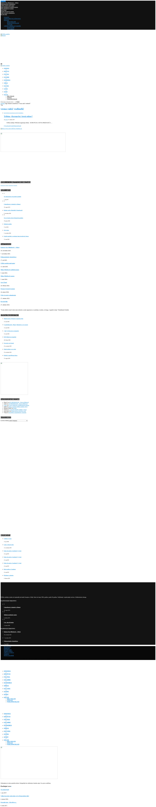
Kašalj (14, 408)
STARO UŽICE (8, 651)
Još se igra (6, 230)
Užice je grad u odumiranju (8, 13)
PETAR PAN (7, 646)
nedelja (6, 119)
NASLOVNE (10, 27)
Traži (18, 102)
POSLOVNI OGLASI (13, 23)
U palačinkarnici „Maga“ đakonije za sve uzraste (16, 324)
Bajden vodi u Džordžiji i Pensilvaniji (13, 210)
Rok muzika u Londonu (10, 569)
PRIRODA (7, 648)
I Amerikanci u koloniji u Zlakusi (12, 204)
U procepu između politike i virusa (18, 409)
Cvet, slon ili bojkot (9, 622)
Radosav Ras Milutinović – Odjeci (9, 2)
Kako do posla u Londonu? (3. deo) (12, 551)
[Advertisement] (78, 51)
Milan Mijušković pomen (7, 8)
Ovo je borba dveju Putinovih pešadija (13, 218)
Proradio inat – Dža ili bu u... (9, 802)
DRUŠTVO (6, 71)
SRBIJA (6, 83)
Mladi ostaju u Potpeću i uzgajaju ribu (13, 318)
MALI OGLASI (11, 21)
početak (3, 103)
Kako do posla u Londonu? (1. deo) (12, 563)
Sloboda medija (8, 224)
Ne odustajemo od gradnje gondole (12, 196)
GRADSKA (6, 68)
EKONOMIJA (7, 80)
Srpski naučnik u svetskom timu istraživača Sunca (16, 236)
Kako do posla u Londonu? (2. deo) (12, 557)
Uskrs (5, 405)
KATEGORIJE (5, 420)
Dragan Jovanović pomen (7, 11)
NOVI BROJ (10, 29)
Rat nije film (4, 14)
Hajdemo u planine (8, 575)
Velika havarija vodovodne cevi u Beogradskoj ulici (15, 796)
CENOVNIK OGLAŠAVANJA (12, 18)
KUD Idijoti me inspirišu (10, 337)
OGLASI (6, 20)
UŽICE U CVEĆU (9, 652)
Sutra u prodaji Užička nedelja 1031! (18, 406)
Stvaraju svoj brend (9, 343)
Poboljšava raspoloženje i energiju (17, 412)
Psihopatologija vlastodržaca (8, 4)
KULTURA (6, 86)
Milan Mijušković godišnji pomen (9, 7)
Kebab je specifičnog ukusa (10, 355)
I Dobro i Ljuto (7, 538)
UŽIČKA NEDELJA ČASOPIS (12, 26)
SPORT (6, 91)
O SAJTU (6, 17)
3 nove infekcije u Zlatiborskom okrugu (19, 405)
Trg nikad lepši (5, 789)
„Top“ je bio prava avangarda (11, 331)
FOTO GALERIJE (9, 655)
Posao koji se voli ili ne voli (19, 411)
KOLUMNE (6, 77)
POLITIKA (6, 74)
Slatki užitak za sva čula (10, 349)
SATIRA (6, 89)
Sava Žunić (3, 10)
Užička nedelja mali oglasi (7, 5)
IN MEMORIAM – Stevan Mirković (19, 402)
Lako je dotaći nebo (9, 544)
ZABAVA (6, 654)
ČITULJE (9, 24)
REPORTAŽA (8, 649)
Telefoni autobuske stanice (10, 614)
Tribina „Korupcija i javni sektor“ (18, 116)
